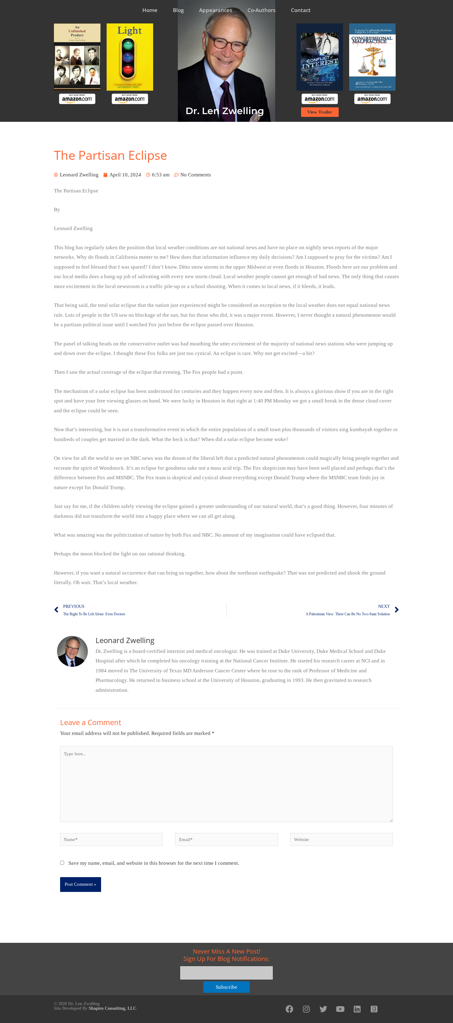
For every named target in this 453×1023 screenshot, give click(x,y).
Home (149, 10)
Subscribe (226, 987)
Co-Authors (261, 10)
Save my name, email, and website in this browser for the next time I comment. (153, 863)
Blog (178, 10)
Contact (301, 10)
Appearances (215, 10)
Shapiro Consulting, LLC (112, 1008)
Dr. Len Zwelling (225, 111)
